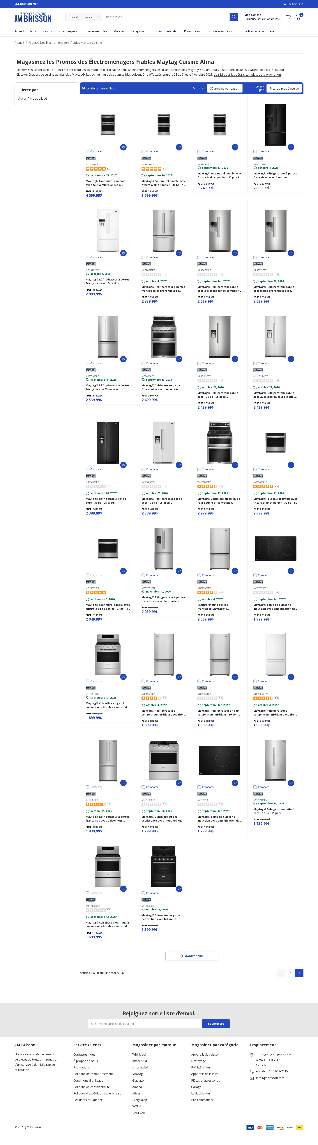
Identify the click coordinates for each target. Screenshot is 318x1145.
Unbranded (140, 1067)
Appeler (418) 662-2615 (272, 1071)
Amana (137, 1087)
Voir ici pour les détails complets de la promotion (247, 74)
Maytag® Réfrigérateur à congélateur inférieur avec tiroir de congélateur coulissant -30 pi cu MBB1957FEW (274, 712)
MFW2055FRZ (149, 588)
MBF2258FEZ (204, 588)
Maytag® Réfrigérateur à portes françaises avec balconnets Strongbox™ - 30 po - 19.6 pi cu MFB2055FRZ (107, 818)
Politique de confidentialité (91, 1087)
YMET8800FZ (204, 482)
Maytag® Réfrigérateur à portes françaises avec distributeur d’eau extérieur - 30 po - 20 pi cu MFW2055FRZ (163, 599)
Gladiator (138, 1080)
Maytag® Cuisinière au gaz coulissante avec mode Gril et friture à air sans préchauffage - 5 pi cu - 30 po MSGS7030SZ (163, 818)
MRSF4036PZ (204, 376)
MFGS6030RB (148, 905)
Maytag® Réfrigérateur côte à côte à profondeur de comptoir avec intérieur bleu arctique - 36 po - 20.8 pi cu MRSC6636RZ (218, 289)
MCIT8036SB (259, 588)
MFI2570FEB (259, 164)
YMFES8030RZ (93, 905)
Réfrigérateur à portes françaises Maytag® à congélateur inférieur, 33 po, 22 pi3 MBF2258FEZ (218, 607)
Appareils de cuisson (205, 1054)
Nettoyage (198, 1061)
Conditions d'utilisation (89, 1080)
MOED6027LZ (204, 164)
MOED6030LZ (149, 164)
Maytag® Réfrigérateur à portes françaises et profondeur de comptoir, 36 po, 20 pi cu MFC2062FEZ (163, 289)
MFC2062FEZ (148, 270)
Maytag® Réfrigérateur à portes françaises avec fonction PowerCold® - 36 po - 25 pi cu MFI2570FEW (107, 281)
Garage (196, 1087)
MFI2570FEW (92, 270)
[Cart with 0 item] (298, 17)
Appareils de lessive (204, 1074)
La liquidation (200, 1093)
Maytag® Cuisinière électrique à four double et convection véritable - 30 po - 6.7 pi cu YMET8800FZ (219, 501)
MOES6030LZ (260, 482)
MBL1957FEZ (148, 694)
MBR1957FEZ (204, 694)
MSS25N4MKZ (260, 800)
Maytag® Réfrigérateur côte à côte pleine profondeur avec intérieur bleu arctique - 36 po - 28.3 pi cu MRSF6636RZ (274, 289)
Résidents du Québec (87, 1100)
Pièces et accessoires (205, 1080)
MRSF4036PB (92, 482)
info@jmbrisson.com (270, 1078)
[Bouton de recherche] (234, 17)
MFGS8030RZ (92, 694)
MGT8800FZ (148, 376)
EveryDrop (139, 1100)
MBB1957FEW (260, 694)
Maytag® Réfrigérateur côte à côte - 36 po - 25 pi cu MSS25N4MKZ (273, 811)
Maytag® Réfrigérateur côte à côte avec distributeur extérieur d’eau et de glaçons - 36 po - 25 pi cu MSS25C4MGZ (274, 395)
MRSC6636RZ (204, 270)
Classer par (259, 88)
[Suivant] (299, 973)
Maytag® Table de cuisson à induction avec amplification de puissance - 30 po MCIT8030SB (218, 818)
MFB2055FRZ (92, 800)
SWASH (137, 1106)
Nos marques (67, 31)
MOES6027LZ (92, 588)
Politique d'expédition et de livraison (98, 1093)
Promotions (81, 1067)
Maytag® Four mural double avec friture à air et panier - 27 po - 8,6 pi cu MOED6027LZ (219, 175)
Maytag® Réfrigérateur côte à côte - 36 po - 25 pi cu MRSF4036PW (162, 501)
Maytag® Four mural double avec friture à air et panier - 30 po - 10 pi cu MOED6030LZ (164, 183)
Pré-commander (202, 1100)
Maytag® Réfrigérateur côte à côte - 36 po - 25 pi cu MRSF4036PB (106, 501)
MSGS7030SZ (148, 800)
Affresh (137, 1093)
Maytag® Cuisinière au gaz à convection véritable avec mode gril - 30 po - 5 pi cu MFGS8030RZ (107, 705)
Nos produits (39, 31)
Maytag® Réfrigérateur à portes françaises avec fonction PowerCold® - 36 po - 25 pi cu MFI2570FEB (275, 175)
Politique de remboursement (93, 1074)
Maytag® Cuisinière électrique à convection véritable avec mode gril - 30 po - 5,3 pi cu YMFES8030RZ (107, 924)
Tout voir (138, 1113)
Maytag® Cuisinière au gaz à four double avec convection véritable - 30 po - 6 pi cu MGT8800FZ (161, 387)
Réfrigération (200, 1067)
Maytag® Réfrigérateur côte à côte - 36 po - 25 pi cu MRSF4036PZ (217, 395)
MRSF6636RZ (260, 270)
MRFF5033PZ (92, 376)
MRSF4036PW (148, 482)
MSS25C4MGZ (260, 376)
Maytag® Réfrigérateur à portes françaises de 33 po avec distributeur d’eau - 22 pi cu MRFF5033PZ (107, 387)
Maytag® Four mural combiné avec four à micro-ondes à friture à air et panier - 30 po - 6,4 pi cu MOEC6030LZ (108, 183)
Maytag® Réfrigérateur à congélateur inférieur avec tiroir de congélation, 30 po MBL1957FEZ (163, 712)
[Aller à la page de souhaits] (288, 17)
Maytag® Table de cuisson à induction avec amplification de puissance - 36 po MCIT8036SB (274, 607)
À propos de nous (85, 1061)
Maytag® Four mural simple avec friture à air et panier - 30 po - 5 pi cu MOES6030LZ (275, 501)
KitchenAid (139, 1061)
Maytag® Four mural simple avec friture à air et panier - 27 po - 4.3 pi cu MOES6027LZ (108, 607)
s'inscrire (276, 19)
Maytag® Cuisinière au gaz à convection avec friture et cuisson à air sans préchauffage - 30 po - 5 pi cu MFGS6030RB (163, 917)
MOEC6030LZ (93, 164)
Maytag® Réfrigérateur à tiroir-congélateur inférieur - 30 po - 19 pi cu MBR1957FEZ (219, 712)
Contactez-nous (84, 1054)
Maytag (137, 1074)
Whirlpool (139, 1054)
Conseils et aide (249, 31)
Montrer (199, 88)
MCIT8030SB (203, 800)
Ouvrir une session (255, 19)
